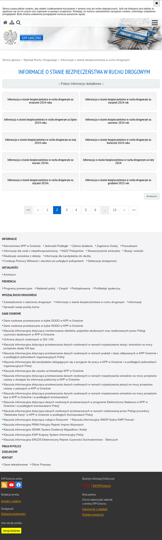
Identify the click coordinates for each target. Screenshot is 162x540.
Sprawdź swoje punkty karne (21, 307)
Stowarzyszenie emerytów (104, 250)
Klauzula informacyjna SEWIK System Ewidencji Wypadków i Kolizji (45, 429)
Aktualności (10, 267)
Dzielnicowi (9, 452)
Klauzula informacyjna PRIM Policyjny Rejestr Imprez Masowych (44, 424)
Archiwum (10, 274)
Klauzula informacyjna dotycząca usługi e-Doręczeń (36, 419)
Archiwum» (151, 196)
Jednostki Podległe (56, 245)
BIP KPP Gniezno (102, 486)
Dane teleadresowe (16, 464)
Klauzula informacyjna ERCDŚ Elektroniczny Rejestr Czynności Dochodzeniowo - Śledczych (61, 439)
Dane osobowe (11, 314)
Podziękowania (81, 288)
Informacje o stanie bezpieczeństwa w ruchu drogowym (95, 59)
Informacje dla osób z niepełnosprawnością (30, 250)
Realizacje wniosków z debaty (22, 256)
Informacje (9, 239)
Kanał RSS (4, 485)
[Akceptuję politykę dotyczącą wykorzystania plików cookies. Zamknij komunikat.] (157, 3)
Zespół (63, 288)
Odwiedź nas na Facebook (18, 485)
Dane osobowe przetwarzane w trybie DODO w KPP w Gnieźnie (43, 320)
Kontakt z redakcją (11, 501)
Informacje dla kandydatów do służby (68, 256)
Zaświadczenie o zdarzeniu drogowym (27, 302)
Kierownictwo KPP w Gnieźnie (22, 245)
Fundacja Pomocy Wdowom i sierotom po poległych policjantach (44, 260)
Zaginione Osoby (107, 245)
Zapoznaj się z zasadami (94, 509)
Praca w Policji (11, 446)
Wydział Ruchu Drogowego (40, 59)
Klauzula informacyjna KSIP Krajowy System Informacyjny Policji (43, 434)
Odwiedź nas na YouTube (11, 485)
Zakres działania (82, 245)
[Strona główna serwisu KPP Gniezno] (5, 22)
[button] (155, 23)
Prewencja (9, 281)
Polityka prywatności (93, 514)
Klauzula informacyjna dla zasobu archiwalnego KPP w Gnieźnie (44, 370)
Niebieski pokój (45, 288)
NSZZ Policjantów (72, 250)
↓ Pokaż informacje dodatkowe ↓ (81, 83)
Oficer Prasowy (41, 464)
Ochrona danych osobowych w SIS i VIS (29, 339)
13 (113, 209)
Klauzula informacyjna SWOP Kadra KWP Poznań (103, 419)
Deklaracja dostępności (102, 260)
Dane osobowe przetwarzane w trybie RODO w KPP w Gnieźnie (43, 325)
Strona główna (11, 59)
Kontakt (7, 457)
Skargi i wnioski (133, 250)
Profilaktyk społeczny (107, 288)
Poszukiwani (129, 245)
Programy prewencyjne (18, 288)
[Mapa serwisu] (11, 22)
